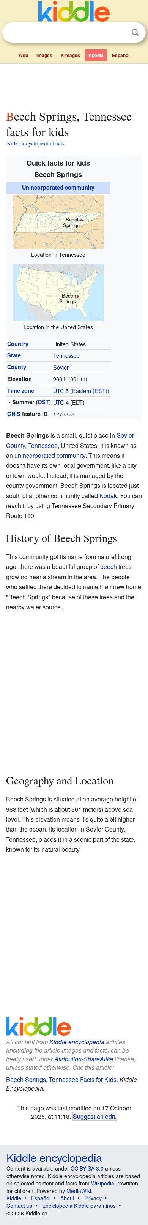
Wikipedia (102, 1183)
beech (108, 566)
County (16, 367)
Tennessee (66, 355)
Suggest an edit (94, 1116)
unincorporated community (49, 455)
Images (44, 55)
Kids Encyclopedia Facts (36, 143)
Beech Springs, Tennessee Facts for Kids (61, 1079)
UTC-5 (61, 391)
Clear (119, 32)
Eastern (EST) (89, 391)
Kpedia (96, 55)
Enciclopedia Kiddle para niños (79, 1205)
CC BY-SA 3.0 (87, 1168)
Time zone (20, 390)
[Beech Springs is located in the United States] (58, 292)
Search (135, 32)
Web (23, 55)
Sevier (61, 367)
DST (43, 402)
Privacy (93, 1198)
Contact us (19, 1205)
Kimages (70, 55)
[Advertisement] (74, 85)
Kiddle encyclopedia (76, 1041)
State (14, 355)
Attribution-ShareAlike (83, 1059)
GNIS (13, 413)
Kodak (108, 495)
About (67, 1198)
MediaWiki (78, 1191)
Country (17, 343)
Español (120, 55)
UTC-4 (61, 402)
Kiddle (13, 1198)
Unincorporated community (58, 187)
